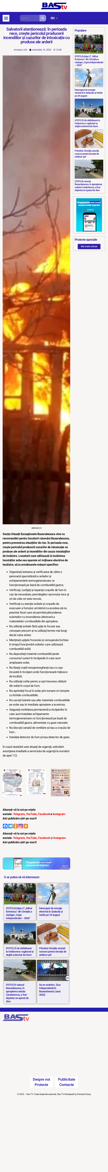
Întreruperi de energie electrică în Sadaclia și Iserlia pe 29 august (51, 911)
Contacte (66, 1063)
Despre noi (41, 1058)
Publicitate (66, 1058)
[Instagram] (20, 826)
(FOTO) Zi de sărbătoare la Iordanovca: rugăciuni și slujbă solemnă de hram (20, 951)
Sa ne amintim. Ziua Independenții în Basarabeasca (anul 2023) (49, 989)
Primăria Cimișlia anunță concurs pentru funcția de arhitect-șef (52, 951)
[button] (6, 18)
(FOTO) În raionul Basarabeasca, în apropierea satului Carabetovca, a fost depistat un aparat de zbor (17, 993)
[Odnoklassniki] (15, 826)
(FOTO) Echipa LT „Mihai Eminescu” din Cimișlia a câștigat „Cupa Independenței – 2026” (19, 913)
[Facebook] (5, 826)
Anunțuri (18, 49)
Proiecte (41, 1063)
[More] (25, 826)
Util (25, 49)
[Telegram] (10, 826)
